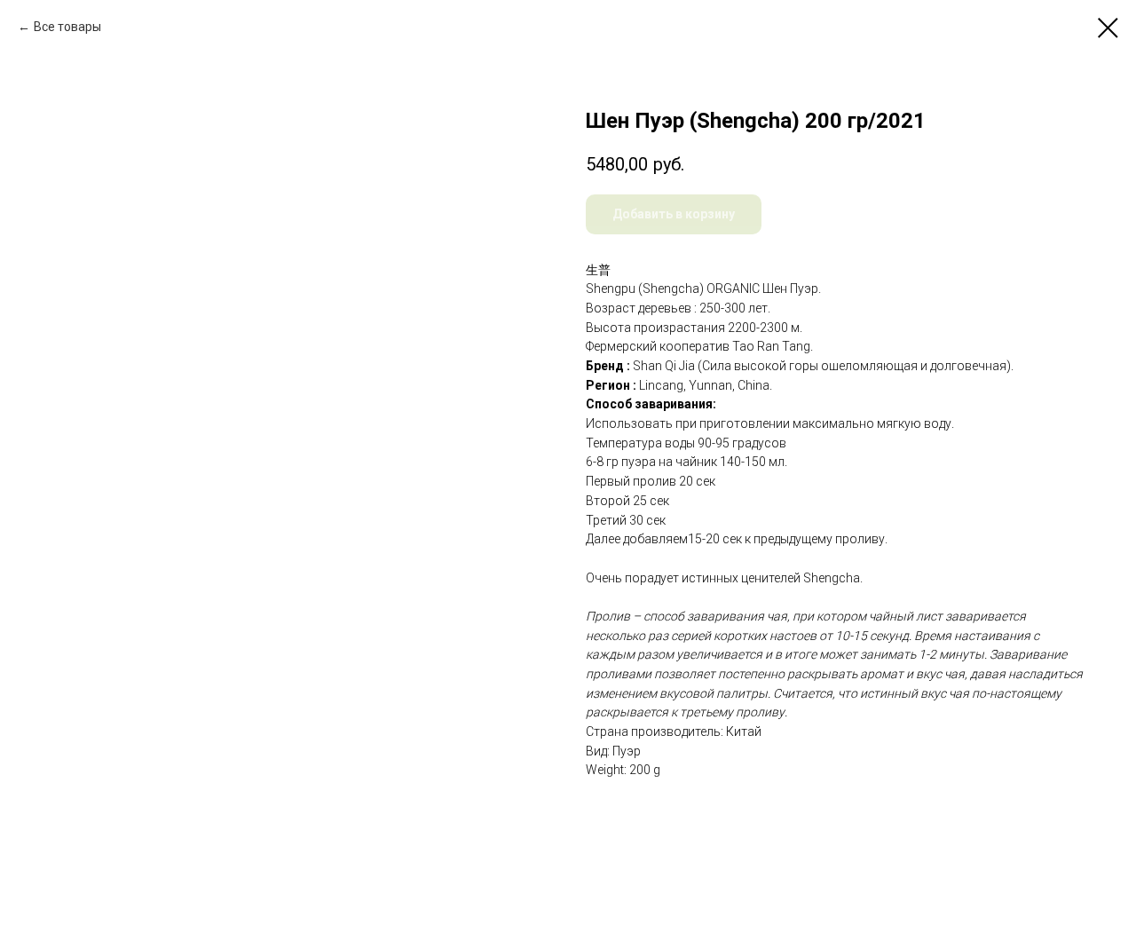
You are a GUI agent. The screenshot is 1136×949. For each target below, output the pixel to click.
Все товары (67, 27)
